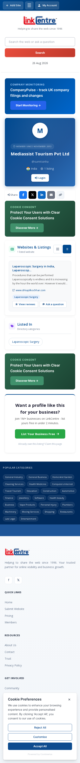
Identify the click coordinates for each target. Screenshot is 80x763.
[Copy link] (60, 195)
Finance (9, 497)
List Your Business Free (38, 434)
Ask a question (55, 304)
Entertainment (28, 518)
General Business (38, 477)
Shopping (49, 511)
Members (11, 622)
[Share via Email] (51, 195)
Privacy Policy (13, 665)
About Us (10, 645)
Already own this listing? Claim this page (40, 444)
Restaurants (66, 511)
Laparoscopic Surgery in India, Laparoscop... (33, 268)
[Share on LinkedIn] (42, 195)
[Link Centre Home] (40, 20)
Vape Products (27, 504)
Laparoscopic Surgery (25, 342)
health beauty (57, 497)
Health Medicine (37, 484)
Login (41, 178)
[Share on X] (32, 195)
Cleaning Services (14, 484)
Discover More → (27, 227)
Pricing (9, 616)
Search (40, 52)
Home (8, 602)
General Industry (14, 477)
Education (32, 490)
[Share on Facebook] (23, 195)
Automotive (68, 490)
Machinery (10, 511)
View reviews (27, 304)
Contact (10, 652)
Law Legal (10, 518)
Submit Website (14, 609)
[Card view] (57, 249)
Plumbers (67, 504)
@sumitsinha (40, 161)
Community (12, 688)
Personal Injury (49, 504)
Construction (49, 490)
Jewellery (24, 497)
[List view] (67, 249)
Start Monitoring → (28, 105)
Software (39, 497)
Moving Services (30, 511)
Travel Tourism (13, 490)
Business (9, 504)
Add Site (15, 5)
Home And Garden (62, 477)
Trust (8, 658)
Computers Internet (62, 484)
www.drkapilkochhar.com (30, 290)
